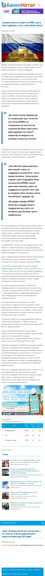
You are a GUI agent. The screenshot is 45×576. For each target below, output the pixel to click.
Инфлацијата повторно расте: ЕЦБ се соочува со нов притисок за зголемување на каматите (26, 482)
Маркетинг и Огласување (11, 574)
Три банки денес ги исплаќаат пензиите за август (25, 460)
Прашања (37, 570)
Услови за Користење (18, 570)
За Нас (29, 570)
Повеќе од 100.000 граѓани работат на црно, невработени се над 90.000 (23, 493)
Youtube (32, 138)
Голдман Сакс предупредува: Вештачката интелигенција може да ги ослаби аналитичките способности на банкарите (25, 471)
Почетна (5, 570)
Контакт (25, 574)
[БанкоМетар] (18, 5)
